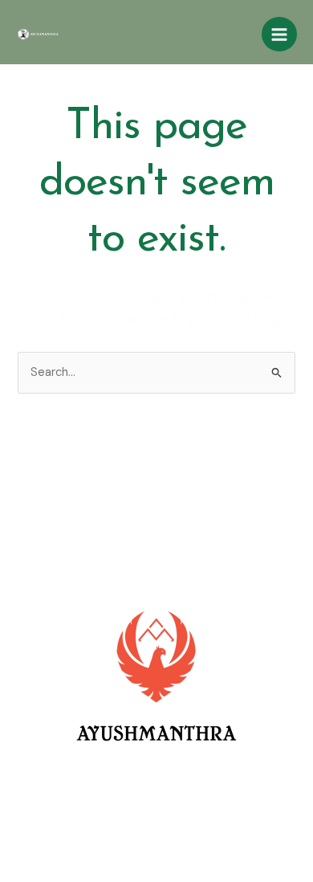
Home (156, 471)
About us (156, 512)
